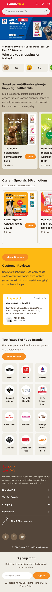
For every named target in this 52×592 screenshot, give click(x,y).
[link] (32, 119)
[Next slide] (38, 35)
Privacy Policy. (26, 586)
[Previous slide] (13, 35)
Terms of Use (39, 583)
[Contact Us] (37, 4)
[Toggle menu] (4, 4)
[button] (16, 35)
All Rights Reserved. (40, 547)
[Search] (46, 11)
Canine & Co (24, 547)
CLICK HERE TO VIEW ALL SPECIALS (18, 186)
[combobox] (26, 11)
